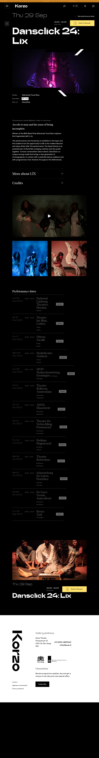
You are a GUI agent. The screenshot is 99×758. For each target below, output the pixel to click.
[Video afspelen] (49, 216)
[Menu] (7, 6)
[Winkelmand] (93, 6)
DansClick (26, 102)
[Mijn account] (85, 6)
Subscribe (42, 684)
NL (74, 6)
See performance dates (86, 16)
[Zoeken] (65, 6)
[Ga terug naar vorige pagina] (7, 23)
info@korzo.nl (65, 645)
